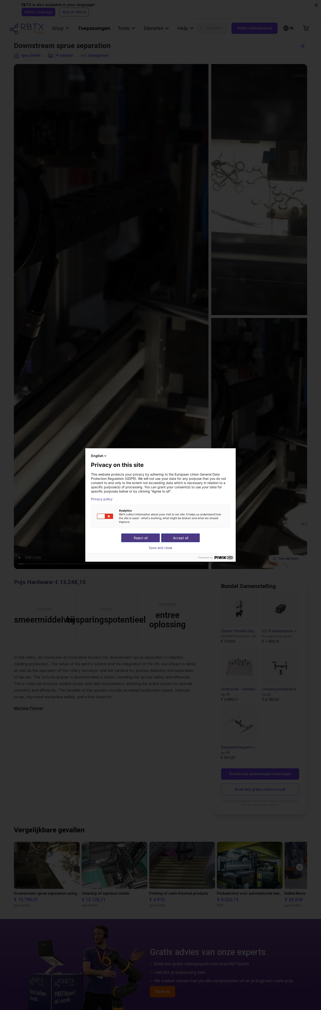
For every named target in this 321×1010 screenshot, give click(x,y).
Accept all (180, 538)
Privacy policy (102, 499)
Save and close (160, 548)
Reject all (141, 538)
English (97, 456)
